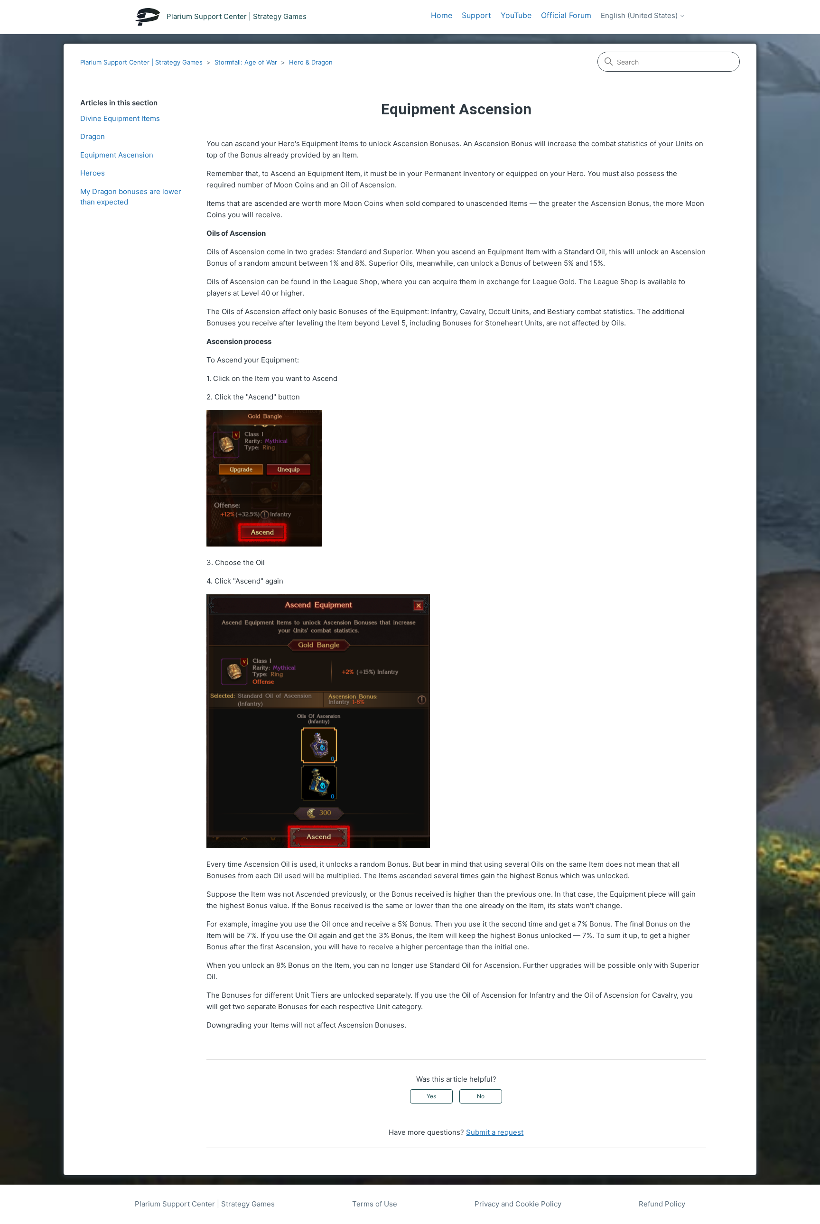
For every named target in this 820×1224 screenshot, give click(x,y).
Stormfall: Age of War (245, 62)
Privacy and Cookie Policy (518, 1203)
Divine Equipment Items (120, 118)
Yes (431, 1096)
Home (441, 15)
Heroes (92, 172)
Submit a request (494, 1132)
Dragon (92, 136)
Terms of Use (374, 1203)
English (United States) (640, 15)
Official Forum (566, 15)
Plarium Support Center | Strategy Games (141, 62)
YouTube (516, 15)
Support (476, 15)
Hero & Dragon (311, 62)
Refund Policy (662, 1203)
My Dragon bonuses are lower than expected (130, 197)
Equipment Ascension (116, 154)
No (481, 1096)
